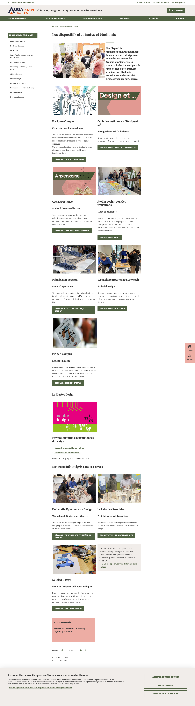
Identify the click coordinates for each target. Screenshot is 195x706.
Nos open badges (17, 97)
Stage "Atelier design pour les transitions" (21, 56)
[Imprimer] (62, 650)
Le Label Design (16, 92)
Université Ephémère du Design (22, 88)
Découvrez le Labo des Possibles (116, 535)
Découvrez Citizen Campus (68, 383)
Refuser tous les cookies (165, 693)
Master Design (15, 79)
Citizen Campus (16, 74)
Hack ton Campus (17, 46)
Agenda (58, 631)
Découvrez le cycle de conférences (118, 147)
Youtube (80, 628)
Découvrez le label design (68, 608)
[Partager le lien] (85, 650)
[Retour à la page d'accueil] (21, 10)
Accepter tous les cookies (165, 677)
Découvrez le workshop (112, 308)
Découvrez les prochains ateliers (72, 230)
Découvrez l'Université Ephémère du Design (73, 536)
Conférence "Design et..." (19, 41)
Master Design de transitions (67, 453)
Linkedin (70, 628)
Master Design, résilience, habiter (70, 448)
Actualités (68, 631)
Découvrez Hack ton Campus (69, 159)
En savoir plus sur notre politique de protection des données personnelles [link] (40, 688)
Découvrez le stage (110, 237)
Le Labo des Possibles (18, 83)
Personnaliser (165, 685)
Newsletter (59, 628)
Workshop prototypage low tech (20, 68)
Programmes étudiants (21, 35)
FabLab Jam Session (17, 62)
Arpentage (14, 50)
